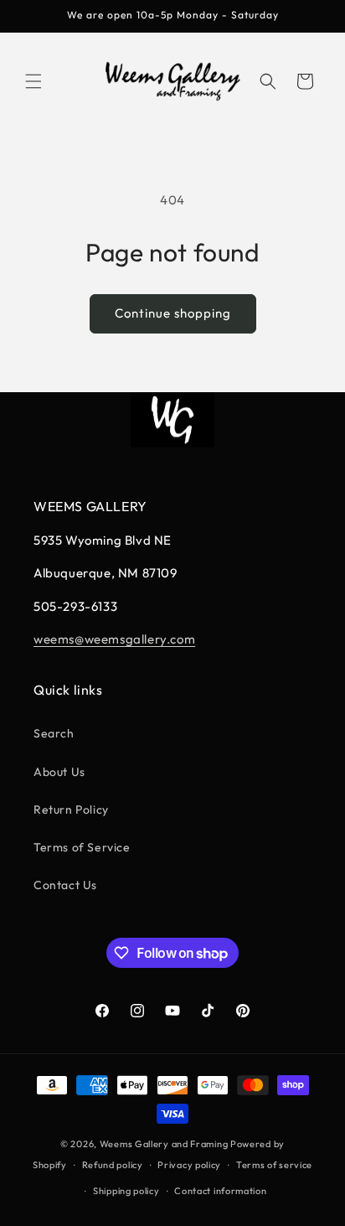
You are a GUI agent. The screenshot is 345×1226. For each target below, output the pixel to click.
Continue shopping (173, 313)
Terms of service (274, 1165)
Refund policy (112, 1165)
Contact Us (65, 884)
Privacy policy (189, 1165)
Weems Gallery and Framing (164, 1144)
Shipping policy (126, 1191)
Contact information (220, 1191)
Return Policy (71, 809)
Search (54, 733)
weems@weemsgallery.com (114, 639)
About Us (59, 771)
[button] (33, 81)
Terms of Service (82, 847)
